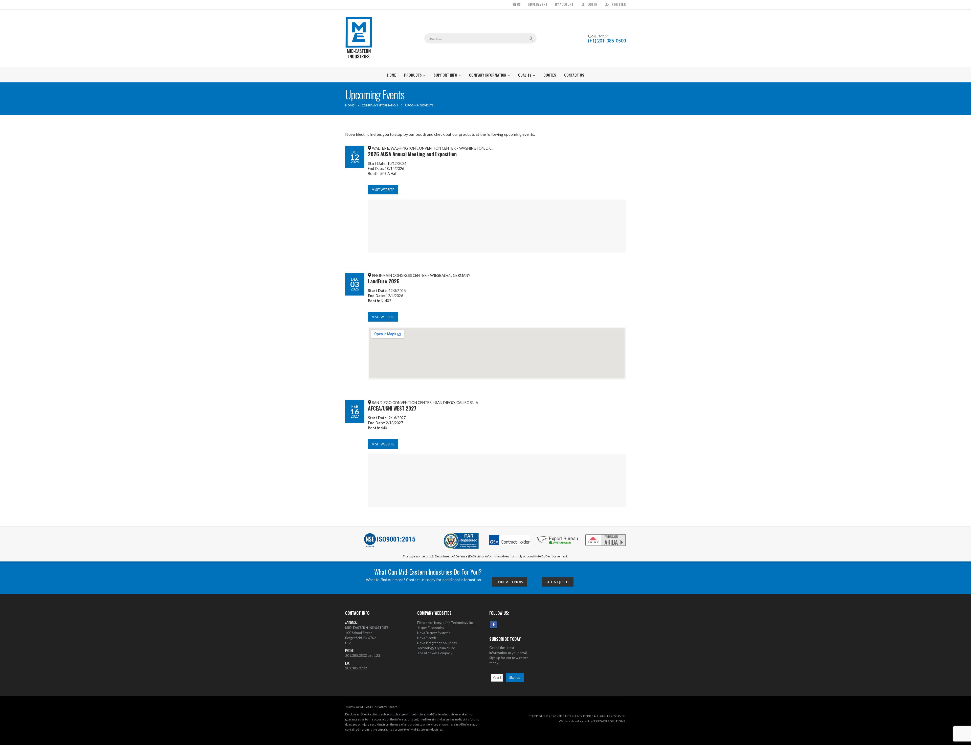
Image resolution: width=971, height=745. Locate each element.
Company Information (487, 75)
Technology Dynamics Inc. (436, 648)
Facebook (493, 624)
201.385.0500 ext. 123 (362, 655)
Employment (537, 4)
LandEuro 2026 (384, 281)
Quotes (549, 75)
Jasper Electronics (430, 628)
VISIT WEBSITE (383, 190)
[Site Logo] (359, 38)
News (517, 4)
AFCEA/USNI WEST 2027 (392, 408)
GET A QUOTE (557, 582)
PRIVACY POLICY (385, 706)
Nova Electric (426, 638)
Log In (593, 4)
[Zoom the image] (605, 534)
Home (391, 75)
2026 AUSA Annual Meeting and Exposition (412, 154)
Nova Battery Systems (433, 633)
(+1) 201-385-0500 (607, 40)
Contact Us (574, 75)
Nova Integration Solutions (437, 643)
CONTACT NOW (509, 582)
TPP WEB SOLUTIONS (609, 721)
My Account (564, 4)
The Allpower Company (434, 653)
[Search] (531, 38)
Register (618, 4)
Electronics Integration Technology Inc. (445, 623)
